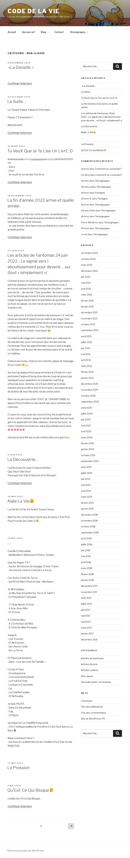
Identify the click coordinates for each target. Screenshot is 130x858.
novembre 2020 (89, 389)
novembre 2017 (89, 592)
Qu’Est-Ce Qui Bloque (28, 790)
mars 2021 (86, 366)
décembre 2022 (89, 271)
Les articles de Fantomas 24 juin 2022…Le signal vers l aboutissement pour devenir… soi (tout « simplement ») (101, 117)
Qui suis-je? (28, 32)
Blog (43, 32)
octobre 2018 (88, 526)
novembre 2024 (89, 253)
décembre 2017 (89, 586)
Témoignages (77, 32)
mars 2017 (86, 627)
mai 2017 (85, 615)
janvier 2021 (87, 378)
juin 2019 (85, 479)
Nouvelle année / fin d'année (96, 682)
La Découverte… (22, 459)
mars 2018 (86, 568)
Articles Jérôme (89, 664)
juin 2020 (86, 419)
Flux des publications (92, 706)
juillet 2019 (86, 473)
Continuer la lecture (20, 83)
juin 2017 (85, 609)
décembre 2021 (89, 312)
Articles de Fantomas (92, 658)
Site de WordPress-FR (93, 718)
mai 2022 (86, 282)
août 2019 (86, 467)
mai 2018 (86, 556)
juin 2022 (85, 276)
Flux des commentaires (93, 712)
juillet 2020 (87, 413)
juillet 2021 (86, 342)
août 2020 (86, 407)
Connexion (86, 700)
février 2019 (87, 502)
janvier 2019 (87, 508)
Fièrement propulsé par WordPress (25, 850)
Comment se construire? (108, 168)
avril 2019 (86, 491)
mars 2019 (86, 496)
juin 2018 (85, 550)
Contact (59, 32)
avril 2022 (86, 288)
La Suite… (16, 101)
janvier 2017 (87, 633)
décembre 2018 (89, 514)
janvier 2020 (87, 449)
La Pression (18, 767)
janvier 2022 (87, 306)
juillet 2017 (86, 603)
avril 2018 (86, 562)
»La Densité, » (20, 67)
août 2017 (86, 598)
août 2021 (86, 336)
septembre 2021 (89, 330)
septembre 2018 (90, 532)
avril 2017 (86, 621)
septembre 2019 (90, 461)
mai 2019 (86, 485)
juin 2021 (85, 348)
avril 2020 (86, 431)
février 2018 (87, 574)
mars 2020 (87, 437)
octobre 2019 (88, 455)
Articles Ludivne (89, 670)
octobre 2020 (88, 395)
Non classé (87, 676)
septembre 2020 (90, 401)
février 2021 (87, 372)
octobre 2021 (88, 324)
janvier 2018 (87, 580)
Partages (100, 192)
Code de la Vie (34, 11)
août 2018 (86, 538)
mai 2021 (85, 354)
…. (9, 542)
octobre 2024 (88, 259)
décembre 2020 (89, 383)
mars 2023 (86, 265)
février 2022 (87, 300)
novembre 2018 (89, 520)
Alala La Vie (18, 501)
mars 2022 (86, 294)
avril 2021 (86, 360)
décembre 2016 (89, 639)
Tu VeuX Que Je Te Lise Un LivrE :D (40, 150)
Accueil (12, 32)
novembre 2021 (89, 318)
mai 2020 (86, 425)
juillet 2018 (86, 544)
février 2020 (87, 443)
